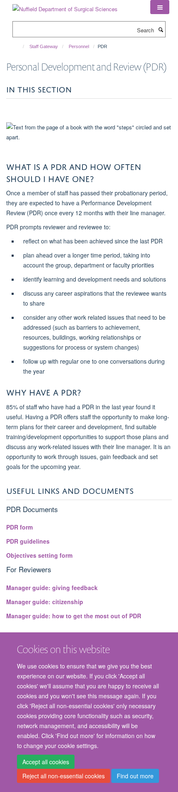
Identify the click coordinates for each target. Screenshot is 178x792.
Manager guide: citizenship (44, 602)
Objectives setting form (39, 555)
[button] (159, 7)
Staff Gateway (43, 46)
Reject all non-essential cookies (63, 776)
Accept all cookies (45, 762)
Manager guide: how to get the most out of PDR (73, 616)
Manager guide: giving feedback (52, 587)
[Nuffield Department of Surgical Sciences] (65, 6)
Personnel (79, 46)
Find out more (135, 776)
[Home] (20, 46)
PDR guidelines (28, 541)
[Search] (160, 29)
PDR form (19, 527)
